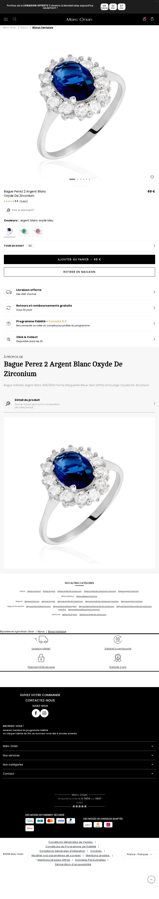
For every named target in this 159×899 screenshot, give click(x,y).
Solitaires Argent (69, 614)
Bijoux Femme (34, 591)
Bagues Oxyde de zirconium (70, 601)
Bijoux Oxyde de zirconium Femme (100, 591)
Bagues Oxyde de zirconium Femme (102, 601)
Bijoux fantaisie (42, 27)
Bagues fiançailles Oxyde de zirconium (96, 606)
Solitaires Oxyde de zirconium (93, 614)
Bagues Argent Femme (132, 601)
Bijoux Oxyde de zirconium (70, 591)
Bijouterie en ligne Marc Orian (17, 631)
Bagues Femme (32, 601)
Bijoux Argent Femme (128, 591)
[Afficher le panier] (152, 19)
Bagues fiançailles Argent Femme (84, 609)
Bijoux (24, 27)
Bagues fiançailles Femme (38, 606)
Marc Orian (9, 27)
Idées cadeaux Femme (86, 596)
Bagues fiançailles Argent (65, 606)
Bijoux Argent (49, 591)
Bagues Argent (48, 601)
